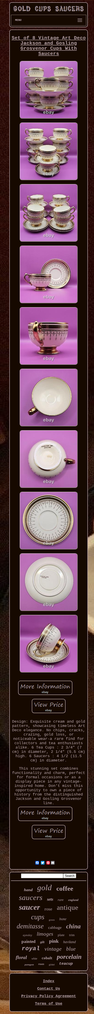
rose (48, 908)
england (73, 900)
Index (48, 981)
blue (71, 949)
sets (50, 899)
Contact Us (48, 989)
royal (31, 948)
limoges (45, 934)
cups (37, 917)
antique (67, 907)
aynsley (27, 935)
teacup (66, 964)
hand (28, 890)
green (52, 919)
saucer (29, 907)
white (34, 958)
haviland (69, 942)
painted (28, 941)
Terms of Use (48, 1004)
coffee (64, 888)
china (73, 926)
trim (72, 935)
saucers (30, 897)
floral (21, 957)
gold (44, 887)
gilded (52, 964)
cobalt (47, 958)
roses (41, 964)
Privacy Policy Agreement (48, 996)
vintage (53, 949)
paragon (29, 964)
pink (54, 941)
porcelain (69, 956)
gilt (42, 942)
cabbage (55, 927)
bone (62, 919)
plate (61, 935)
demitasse (30, 926)
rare (61, 900)
